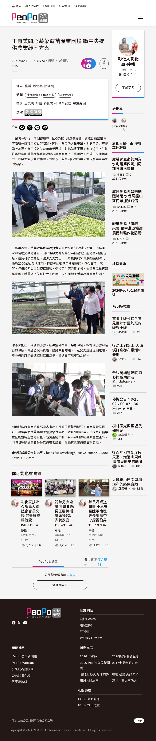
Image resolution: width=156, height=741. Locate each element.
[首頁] (30, 18)
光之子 (122, 359)
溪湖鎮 (49, 86)
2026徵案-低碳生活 (125, 656)
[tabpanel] (60, 574)
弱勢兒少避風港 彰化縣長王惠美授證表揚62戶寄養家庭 (64, 510)
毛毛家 (122, 332)
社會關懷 (32, 95)
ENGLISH (49, 6)
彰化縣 (38, 86)
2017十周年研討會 (125, 662)
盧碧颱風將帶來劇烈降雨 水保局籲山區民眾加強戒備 (127, 196)
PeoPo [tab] (48, 561)
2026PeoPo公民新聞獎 (128, 292)
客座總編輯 (19, 681)
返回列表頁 (60, 585)
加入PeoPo (32, 6)
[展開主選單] (140, 18)
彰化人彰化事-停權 (128, 61)
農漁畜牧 (49, 95)
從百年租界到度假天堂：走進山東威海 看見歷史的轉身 (127, 457)
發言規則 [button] (102, 562)
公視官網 (64, 6)
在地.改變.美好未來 (125, 674)
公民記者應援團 (22, 669)
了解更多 (128, 88)
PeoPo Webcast (23, 662)
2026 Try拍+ (88, 656)
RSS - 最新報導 (89, 699)
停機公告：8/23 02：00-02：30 (125, 401)
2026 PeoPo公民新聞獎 (95, 665)
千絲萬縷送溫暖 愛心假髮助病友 (127, 375)
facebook (14, 623)
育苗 (39, 103)
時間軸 (84, 631)
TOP (139, 720)
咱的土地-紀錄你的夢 (94, 674)
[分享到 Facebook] (22, 127)
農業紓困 (79, 103)
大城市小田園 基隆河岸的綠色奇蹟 (127, 482)
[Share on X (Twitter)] (30, 127)
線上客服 (80, 6)
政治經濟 (65, 95)
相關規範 (86, 625)
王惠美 (29, 103)
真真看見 (124, 435)
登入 (18, 6)
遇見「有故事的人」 (126, 680)
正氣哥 (122, 488)
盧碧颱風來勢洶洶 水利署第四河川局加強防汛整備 (127, 164)
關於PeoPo (88, 619)
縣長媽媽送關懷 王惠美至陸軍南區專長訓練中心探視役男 (98, 510)
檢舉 (104, 63)
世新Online (125, 381)
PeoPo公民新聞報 (24, 656)
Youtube (25, 623)
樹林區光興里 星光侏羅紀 (127, 428)
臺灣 (28, 86)
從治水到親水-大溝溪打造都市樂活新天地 (127, 350)
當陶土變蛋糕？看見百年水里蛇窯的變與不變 (127, 323)
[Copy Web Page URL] (45, 127)
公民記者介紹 (21, 675)
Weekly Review (91, 637)
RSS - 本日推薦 (89, 705)
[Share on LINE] (37, 127)
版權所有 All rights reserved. (34, 113)
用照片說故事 (89, 680)
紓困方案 (50, 103)
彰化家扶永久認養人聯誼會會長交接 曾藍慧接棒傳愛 (30, 510)
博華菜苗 (64, 103)
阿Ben (122, 466)
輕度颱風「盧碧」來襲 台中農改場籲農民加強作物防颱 (127, 228)
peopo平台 (125, 408)
